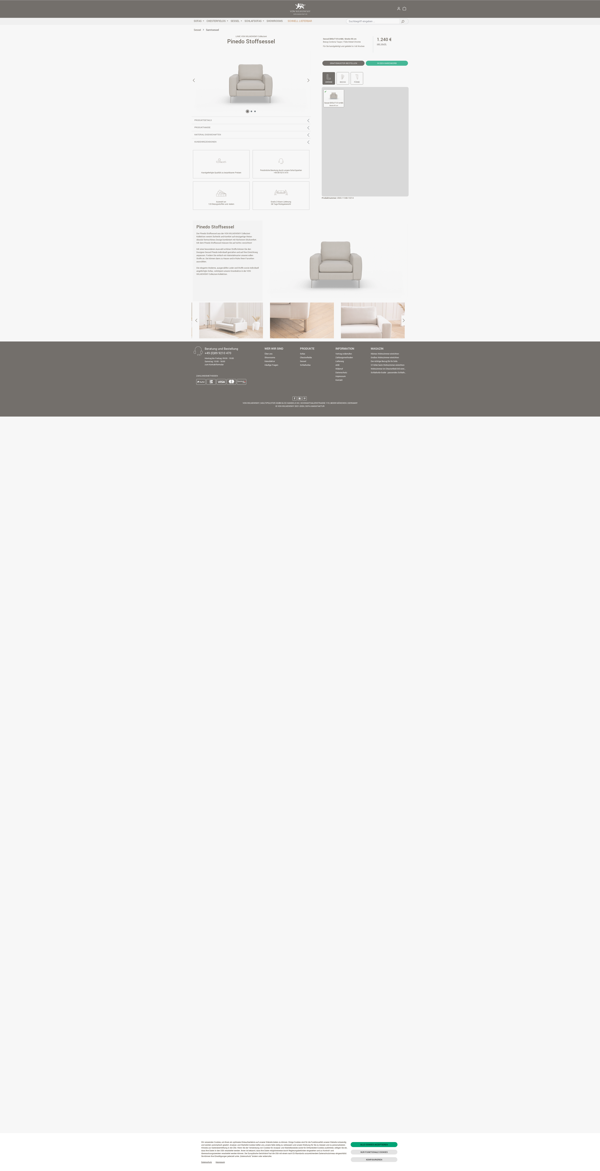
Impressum (220, 1162)
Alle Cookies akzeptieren (374, 1144)
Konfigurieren (374, 1159)
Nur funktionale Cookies (374, 1152)
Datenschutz (206, 1162)
